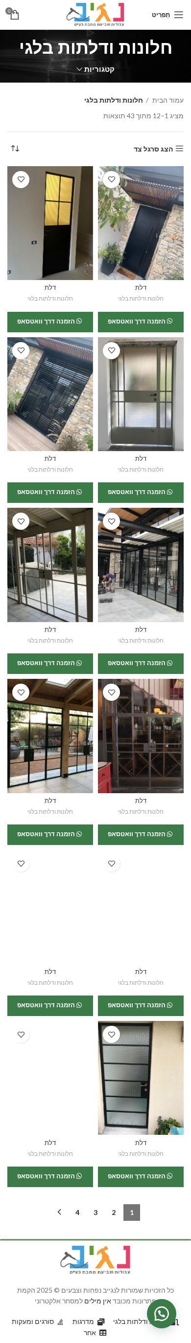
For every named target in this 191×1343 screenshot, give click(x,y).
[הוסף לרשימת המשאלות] (111, 179)
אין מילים (97, 1301)
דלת (140, 287)
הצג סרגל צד (153, 148)
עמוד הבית (167, 100)
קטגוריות (99, 69)
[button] (161, 1313)
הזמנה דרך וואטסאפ (137, 321)
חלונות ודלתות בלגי (141, 298)
